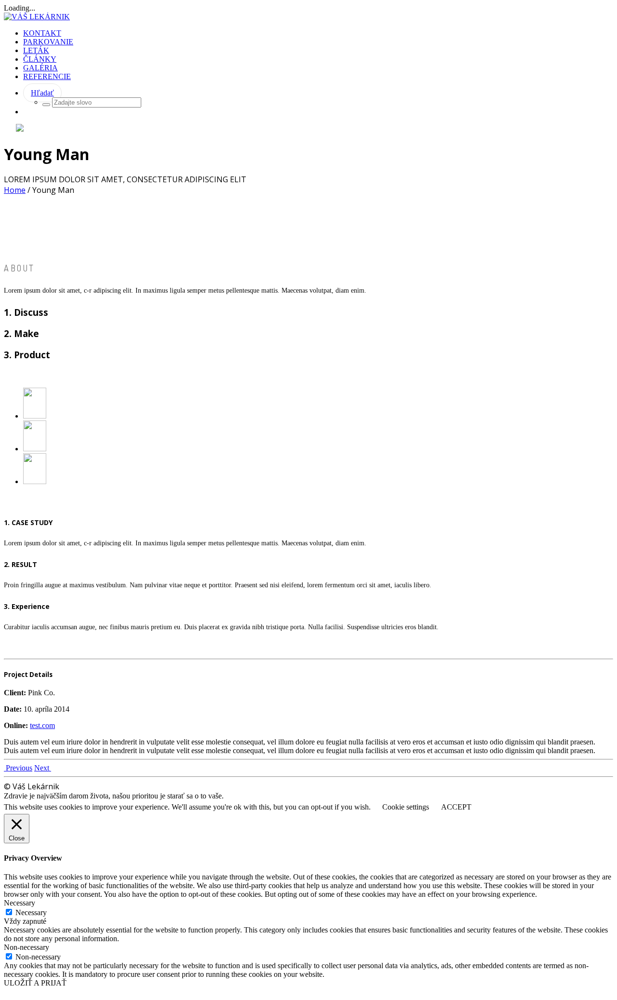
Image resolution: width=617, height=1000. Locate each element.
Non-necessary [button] (26, 947)
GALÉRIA (40, 68)
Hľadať (42, 93)
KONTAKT (42, 33)
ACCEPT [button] (456, 807)
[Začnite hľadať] (46, 104)
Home (15, 190)
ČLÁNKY (39, 59)
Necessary (31, 912)
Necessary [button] (19, 903)
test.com (42, 725)
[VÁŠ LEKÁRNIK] (37, 17)
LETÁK (36, 50)
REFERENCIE (47, 76)
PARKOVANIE (48, 42)
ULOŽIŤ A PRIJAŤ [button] (35, 983)
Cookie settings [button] (405, 807)
